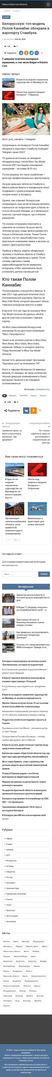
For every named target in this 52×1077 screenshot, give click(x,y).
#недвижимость (31, 981)
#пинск (37, 986)
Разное (9, 899)
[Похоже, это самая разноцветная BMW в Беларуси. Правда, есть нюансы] (8, 648)
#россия (40, 996)
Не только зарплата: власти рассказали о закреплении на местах (40, 436)
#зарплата (20, 961)
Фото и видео (12, 916)
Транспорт (10, 910)
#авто (15, 942)
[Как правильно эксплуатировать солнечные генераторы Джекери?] (8, 635)
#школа (6, 1006)
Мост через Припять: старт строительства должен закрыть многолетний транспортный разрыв (24, 765)
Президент (10, 883)
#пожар (22, 991)
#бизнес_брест (32, 946)
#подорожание (9, 991)
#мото (25, 976)
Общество (10, 872)
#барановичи (38, 942)
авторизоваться (10, 565)
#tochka (6, 942)
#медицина (17, 971)
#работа (29, 996)
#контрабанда (9, 966)
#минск (29, 971)
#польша (32, 991)
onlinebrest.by (43, 389)
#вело (26, 951)
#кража (33, 395)
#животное (7, 961)
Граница (9, 850)
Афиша (9, 839)
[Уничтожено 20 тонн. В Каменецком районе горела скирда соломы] (8, 623)
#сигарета (7, 1001)
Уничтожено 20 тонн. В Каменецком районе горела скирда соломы (30, 622)
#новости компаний (11, 986)
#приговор (7, 996)
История (9, 866)
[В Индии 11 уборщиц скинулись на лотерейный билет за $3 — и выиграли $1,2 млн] (8, 610)
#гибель (35, 951)
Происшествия (12, 888)
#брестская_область (11, 951)
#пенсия (26, 986)
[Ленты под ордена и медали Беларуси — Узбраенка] (8, 95)
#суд (17, 1001)
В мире (6, 17)
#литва (6, 971)
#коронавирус (24, 966)
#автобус (25, 942)
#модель (43, 395)
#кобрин (43, 961)
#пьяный (19, 996)
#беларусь (12, 395)
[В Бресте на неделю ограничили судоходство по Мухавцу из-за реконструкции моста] (8, 83)
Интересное (11, 861)
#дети (33, 956)
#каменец (32, 961)
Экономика (11, 921)
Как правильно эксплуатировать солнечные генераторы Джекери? (32, 635)
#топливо (27, 1001)
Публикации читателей (16, 894)
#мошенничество (38, 976)
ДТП (8, 855)
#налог (6, 981)
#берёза (19, 946)
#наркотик (17, 981)
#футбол (37, 1001)
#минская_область (11, 976)
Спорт (8, 905)
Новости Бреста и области (14, 4)
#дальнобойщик (20, 956)
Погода (9, 877)
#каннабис (24, 395)
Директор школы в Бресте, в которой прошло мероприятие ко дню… (33, 597)
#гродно (6, 956)
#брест (45, 946)
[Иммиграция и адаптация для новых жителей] (37, 508)
